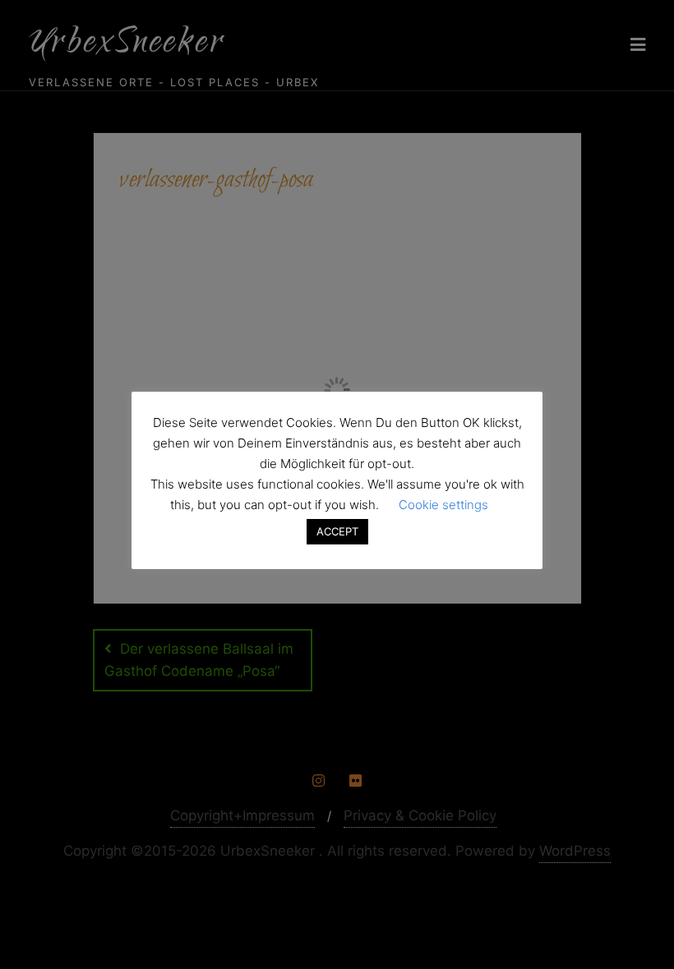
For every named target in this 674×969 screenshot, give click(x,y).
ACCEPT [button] (337, 531)
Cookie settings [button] (443, 504)
